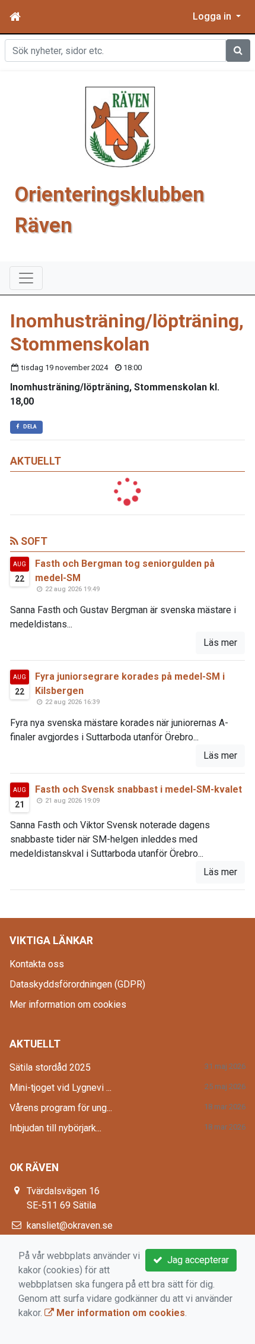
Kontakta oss (36, 964)
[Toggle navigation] (26, 278)
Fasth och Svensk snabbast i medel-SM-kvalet (138, 789)
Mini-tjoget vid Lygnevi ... (60, 1087)
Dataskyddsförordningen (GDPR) (77, 984)
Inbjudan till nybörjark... (55, 1128)
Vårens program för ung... (60, 1107)
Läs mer (220, 642)
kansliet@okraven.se (70, 1225)
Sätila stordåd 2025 (50, 1067)
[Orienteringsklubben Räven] (120, 126)
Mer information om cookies (67, 1004)
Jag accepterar (195, 1260)
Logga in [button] (213, 16)
